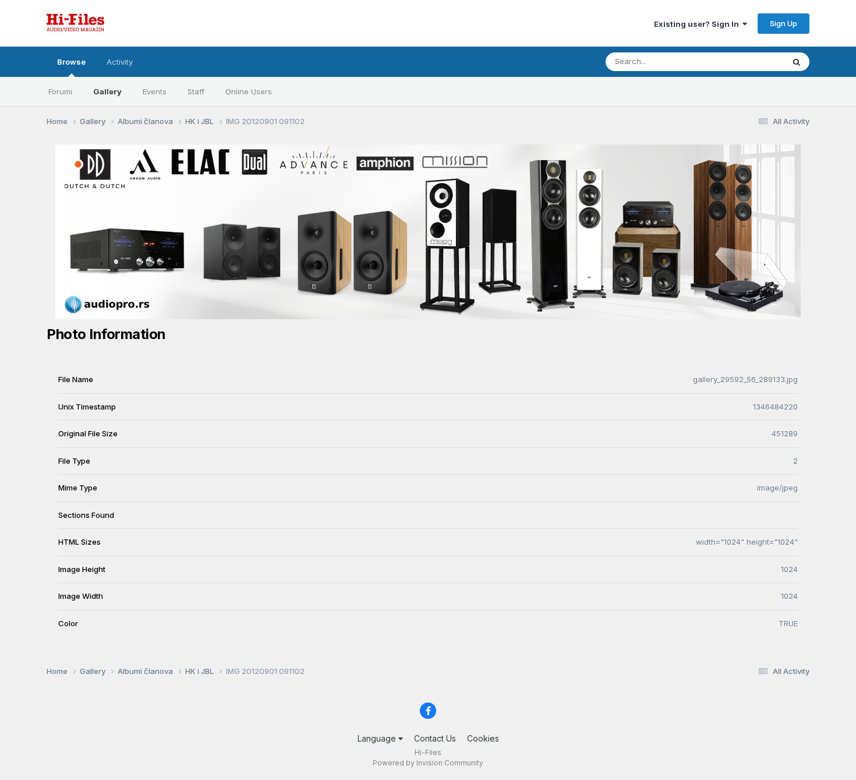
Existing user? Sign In (698, 24)
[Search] (796, 61)
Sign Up (783, 23)
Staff (196, 91)
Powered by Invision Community (428, 762)
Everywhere (747, 61)
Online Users (248, 91)
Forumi (60, 91)
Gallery (107, 91)
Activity (120, 61)
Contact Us (435, 738)
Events (155, 91)
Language (378, 738)
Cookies (483, 738)
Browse (71, 61)
